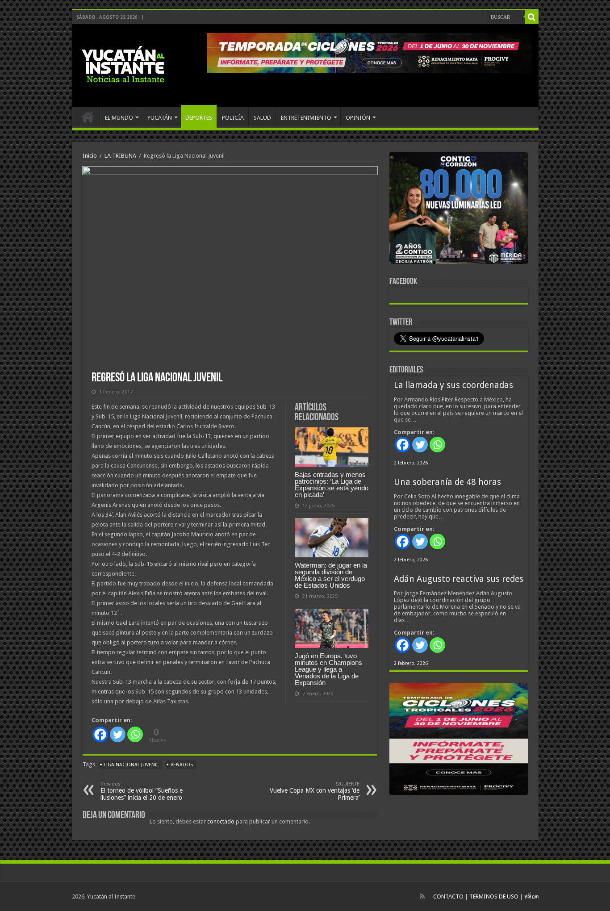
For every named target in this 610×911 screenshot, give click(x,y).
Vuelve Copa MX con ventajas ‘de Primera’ (314, 791)
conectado (220, 821)
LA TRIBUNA (120, 155)
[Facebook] (100, 734)
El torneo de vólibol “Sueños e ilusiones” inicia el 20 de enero (141, 791)
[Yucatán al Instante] (123, 64)
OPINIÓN (358, 117)
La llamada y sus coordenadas (453, 385)
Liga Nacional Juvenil (131, 765)
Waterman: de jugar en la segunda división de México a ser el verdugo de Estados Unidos (331, 575)
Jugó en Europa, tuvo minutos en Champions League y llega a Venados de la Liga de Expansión (328, 669)
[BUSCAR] (532, 17)
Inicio (90, 155)
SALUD (262, 117)
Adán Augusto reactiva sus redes (458, 579)
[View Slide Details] (458, 209)
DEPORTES (198, 117)
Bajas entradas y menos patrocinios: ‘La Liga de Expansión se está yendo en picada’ (331, 484)
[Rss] (422, 896)
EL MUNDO (119, 117)
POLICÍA (233, 117)
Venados (182, 765)
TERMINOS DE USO (493, 896)
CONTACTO (448, 896)
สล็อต (531, 896)
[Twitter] (117, 734)
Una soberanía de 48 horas (447, 482)
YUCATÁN (159, 117)
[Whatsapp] (135, 734)
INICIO (88, 116)
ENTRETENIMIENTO (306, 117)
